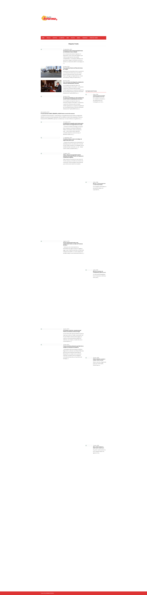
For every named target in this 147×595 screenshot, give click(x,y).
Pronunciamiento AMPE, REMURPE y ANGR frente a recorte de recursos (58, 113)
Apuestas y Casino (94, 37)
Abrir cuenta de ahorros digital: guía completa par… (99, 447)
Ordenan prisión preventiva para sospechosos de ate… (99, 96)
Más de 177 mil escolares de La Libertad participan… (99, 184)
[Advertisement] (83, 10)
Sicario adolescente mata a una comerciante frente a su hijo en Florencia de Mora (73, 244)
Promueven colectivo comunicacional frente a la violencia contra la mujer (72, 331)
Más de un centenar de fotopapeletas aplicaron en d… (99, 272)
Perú (68, 37)
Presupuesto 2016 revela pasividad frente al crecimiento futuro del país (73, 51)
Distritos (55, 37)
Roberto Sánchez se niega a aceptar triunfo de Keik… (99, 360)
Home (43, 37)
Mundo (78, 37)
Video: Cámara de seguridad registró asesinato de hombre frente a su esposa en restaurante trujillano (73, 156)
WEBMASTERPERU (50, 593)
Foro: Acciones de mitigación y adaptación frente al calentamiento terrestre (73, 83)
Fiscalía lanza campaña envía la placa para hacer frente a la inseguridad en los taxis (73, 124)
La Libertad (61, 37)
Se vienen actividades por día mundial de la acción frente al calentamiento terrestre (73, 98)
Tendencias (84, 37)
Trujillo (48, 37)
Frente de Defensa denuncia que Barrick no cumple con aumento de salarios (73, 346)
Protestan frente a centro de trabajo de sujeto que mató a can (72, 139)
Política (73, 37)
